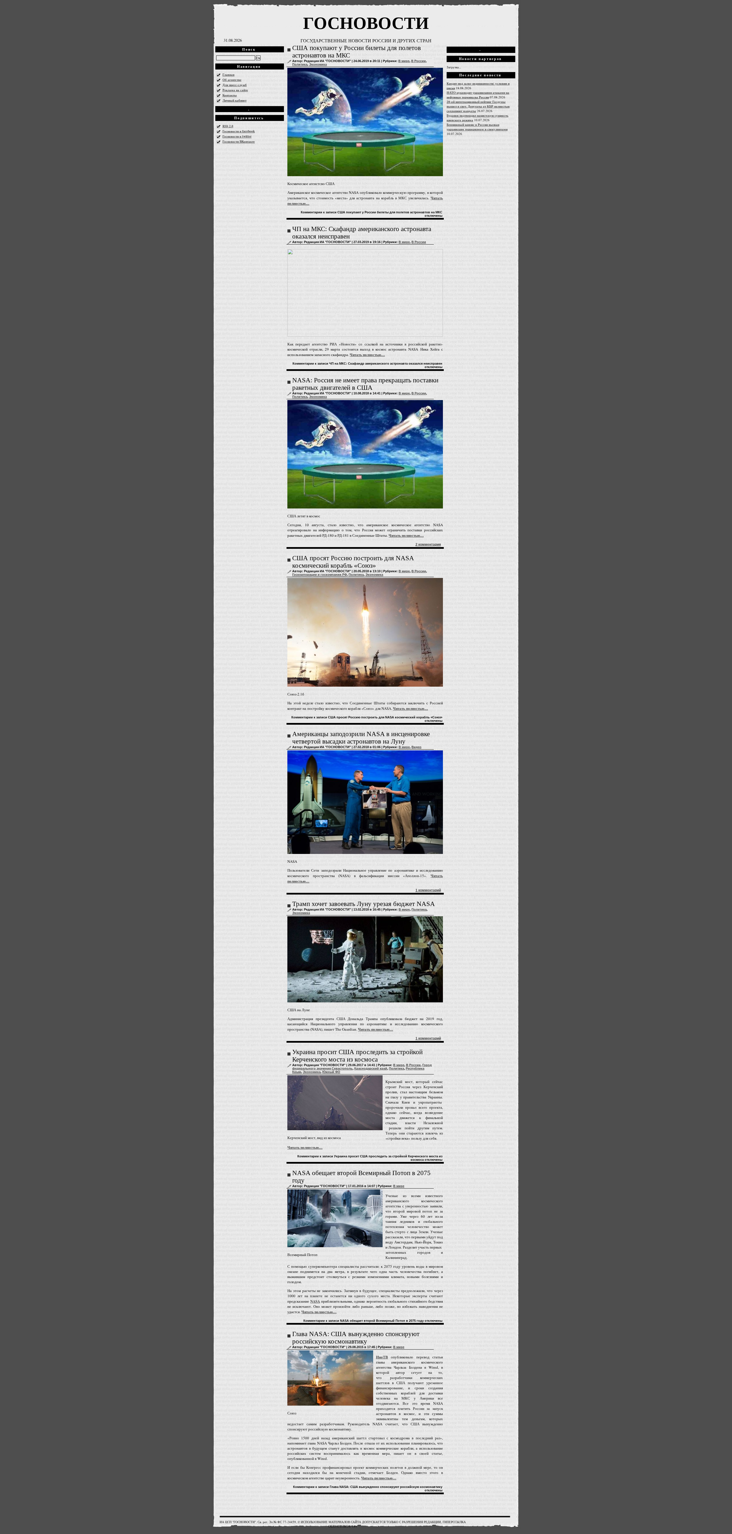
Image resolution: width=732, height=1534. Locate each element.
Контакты (229, 95)
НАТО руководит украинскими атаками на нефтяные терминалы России (478, 95)
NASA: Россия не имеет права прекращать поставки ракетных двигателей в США (365, 384)
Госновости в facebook (238, 131)
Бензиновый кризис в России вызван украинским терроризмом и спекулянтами (477, 127)
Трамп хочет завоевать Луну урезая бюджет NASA (363, 903)
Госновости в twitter (237, 136)
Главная (228, 74)
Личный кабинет (234, 100)
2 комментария (428, 545)
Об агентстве (231, 80)
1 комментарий (428, 890)
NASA (315, 1301)
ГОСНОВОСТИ (366, 22)
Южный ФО (331, 1072)
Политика (299, 64)
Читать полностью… (367, 354)
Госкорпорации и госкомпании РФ (319, 574)
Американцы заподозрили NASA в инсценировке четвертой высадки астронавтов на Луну (361, 737)
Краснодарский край (370, 1068)
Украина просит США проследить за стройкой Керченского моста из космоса (357, 1055)
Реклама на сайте (235, 90)
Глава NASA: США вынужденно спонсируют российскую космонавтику (355, 1337)
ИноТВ (382, 1357)
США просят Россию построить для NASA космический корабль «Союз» (353, 562)
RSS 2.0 (227, 126)
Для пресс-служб (234, 85)
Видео (416, 747)
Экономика (318, 64)
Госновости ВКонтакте (238, 141)
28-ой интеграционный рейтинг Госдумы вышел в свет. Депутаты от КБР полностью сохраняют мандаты (478, 106)
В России (418, 61)
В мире (403, 61)
